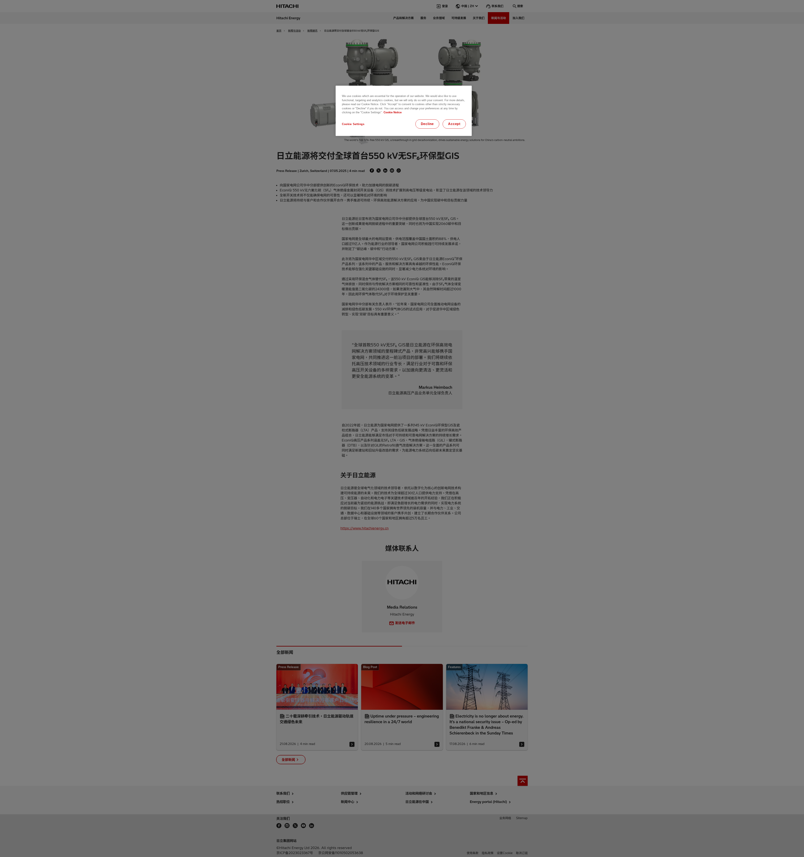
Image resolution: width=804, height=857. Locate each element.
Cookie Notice (393, 112)
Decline (427, 124)
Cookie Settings (353, 124)
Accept (454, 124)
